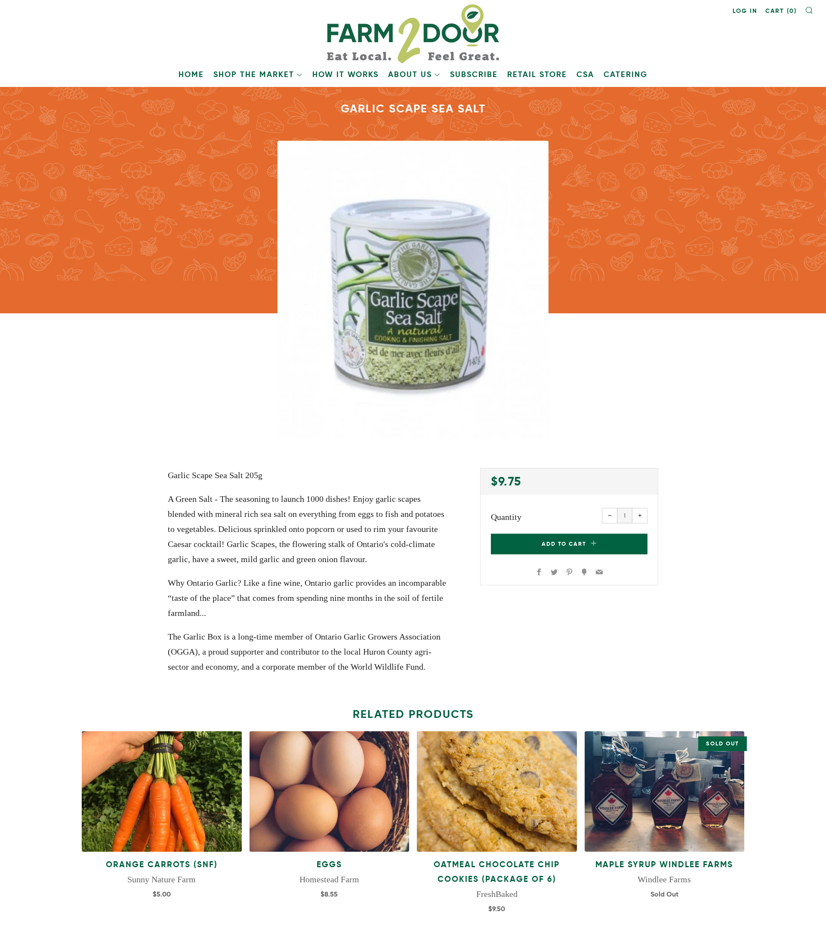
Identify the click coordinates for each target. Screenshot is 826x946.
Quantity (506, 517)
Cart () (781, 11)
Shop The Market (253, 74)
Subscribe (474, 74)
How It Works (345, 74)
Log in (745, 11)
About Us (410, 74)
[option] (413, 290)
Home (191, 74)
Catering (625, 74)
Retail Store (537, 74)
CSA (585, 74)
